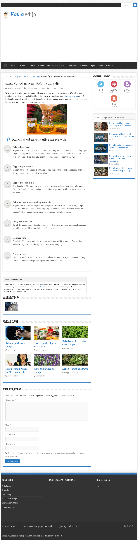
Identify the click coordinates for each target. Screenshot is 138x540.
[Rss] (125, 526)
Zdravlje (109, 65)
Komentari (119, 117)
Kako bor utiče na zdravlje (75, 368)
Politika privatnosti (10, 502)
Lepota (41, 65)
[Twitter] (130, 526)
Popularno (107, 117)
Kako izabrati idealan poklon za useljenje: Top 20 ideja (121, 169)
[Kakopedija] (20, 14)
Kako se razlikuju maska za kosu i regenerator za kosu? (120, 124)
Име (8, 425)
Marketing (6, 494)
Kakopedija (5, 65)
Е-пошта (10, 434)
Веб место (10, 443)
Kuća (22, 65)
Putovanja (73, 65)
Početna (6, 76)
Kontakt (5, 490)
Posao (63, 65)
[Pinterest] (133, 526)
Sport (93, 65)
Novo (97, 117)
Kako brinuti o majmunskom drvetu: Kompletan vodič (121, 146)
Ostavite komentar (57, 88)
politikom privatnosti (53, 535)
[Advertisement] (69, 39)
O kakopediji (7, 486)
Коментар (10, 399)
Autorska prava (8, 506)
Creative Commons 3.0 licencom (35, 286)
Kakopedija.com (40, 526)
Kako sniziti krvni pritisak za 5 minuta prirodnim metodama (121, 158)
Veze (101, 65)
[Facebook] (127, 526)
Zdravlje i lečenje (19, 76)
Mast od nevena (71, 96)
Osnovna (41, 88)
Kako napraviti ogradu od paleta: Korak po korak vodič (121, 135)
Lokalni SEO (73, 526)
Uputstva (99, 486)
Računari (84, 65)
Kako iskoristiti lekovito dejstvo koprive (74, 342)
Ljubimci (31, 65)
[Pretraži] (135, 5)
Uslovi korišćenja (9, 498)
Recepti (14, 65)
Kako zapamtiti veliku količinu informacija (16, 370)
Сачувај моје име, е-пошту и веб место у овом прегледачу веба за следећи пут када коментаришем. (44, 454)
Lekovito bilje (34, 76)
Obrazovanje (52, 65)
